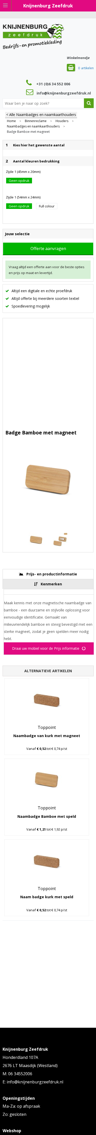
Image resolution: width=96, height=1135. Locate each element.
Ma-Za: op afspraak (21, 1106)
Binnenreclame (36, 121)
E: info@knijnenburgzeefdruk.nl (33, 1082)
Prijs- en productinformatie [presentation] (51, 574)
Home (11, 121)
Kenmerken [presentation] (51, 584)
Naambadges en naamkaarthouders (33, 126)
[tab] (48, 574)
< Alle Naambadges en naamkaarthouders (41, 114)
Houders (62, 121)
